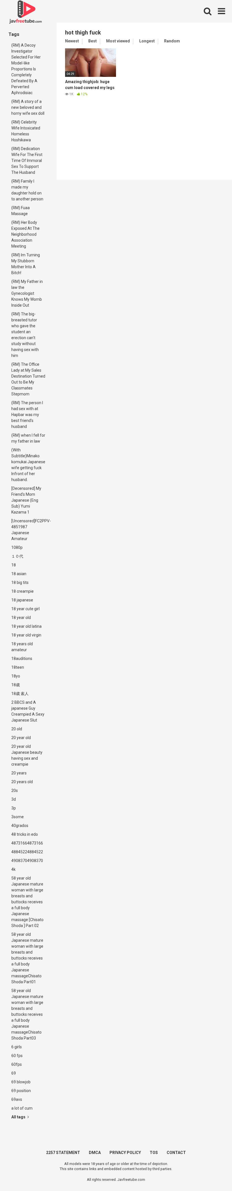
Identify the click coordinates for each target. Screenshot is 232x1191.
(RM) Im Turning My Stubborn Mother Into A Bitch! (25, 264)
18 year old (21, 617)
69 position (21, 1090)
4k (13, 869)
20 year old (21, 737)
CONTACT (176, 1152)
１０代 (17, 556)
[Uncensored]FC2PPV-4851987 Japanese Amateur (29, 530)
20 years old (22, 781)
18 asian (18, 573)
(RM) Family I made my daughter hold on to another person (27, 190)
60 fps (17, 1055)
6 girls (16, 1047)
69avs (16, 1099)
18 (13, 565)
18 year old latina (26, 626)
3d (13, 799)
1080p (17, 547)
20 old (16, 729)
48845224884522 (27, 852)
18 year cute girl (25, 609)
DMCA (95, 1152)
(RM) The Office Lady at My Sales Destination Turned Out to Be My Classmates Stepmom (28, 379)
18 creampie (22, 591)
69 (13, 1073)
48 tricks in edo (24, 834)
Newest (72, 41)
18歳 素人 (20, 693)
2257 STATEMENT (63, 1152)
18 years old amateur (22, 647)
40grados (19, 825)
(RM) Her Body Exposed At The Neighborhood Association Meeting (25, 234)
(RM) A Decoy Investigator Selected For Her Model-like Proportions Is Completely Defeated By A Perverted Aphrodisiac (26, 69)
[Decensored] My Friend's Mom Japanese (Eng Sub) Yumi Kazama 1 (26, 500)
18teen (17, 667)
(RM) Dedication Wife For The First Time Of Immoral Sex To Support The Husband (26, 160)
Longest (147, 41)
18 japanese (22, 600)
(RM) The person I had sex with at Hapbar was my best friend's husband (27, 414)
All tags (18, 1117)
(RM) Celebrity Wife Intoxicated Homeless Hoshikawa (25, 131)
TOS (154, 1152)
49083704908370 (27, 860)
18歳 (15, 685)
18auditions (21, 658)
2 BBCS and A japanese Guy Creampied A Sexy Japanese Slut (27, 711)
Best (92, 41)
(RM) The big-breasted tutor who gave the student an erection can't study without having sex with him (25, 335)
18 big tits (20, 582)
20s (14, 790)
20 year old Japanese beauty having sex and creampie (26, 755)
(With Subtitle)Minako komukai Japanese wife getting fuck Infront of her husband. (28, 465)
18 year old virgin (26, 635)
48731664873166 (27, 843)
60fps (16, 1064)
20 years (19, 773)
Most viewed (118, 41)
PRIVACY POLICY (125, 1152)
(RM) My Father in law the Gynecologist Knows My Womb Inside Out (27, 293)
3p (13, 808)
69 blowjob (21, 1082)
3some (17, 817)
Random (172, 41)
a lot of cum (22, 1108)
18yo (15, 676)
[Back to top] (213, 1174)
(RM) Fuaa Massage (20, 210)
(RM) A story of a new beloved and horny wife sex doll (27, 107)
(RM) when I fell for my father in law (28, 438)
